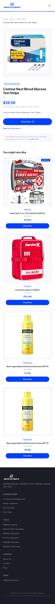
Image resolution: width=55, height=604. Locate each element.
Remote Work (9, 508)
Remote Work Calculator (13, 529)
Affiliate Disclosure (11, 580)
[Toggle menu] (49, 5)
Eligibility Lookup (10, 524)
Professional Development (14, 499)
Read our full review (11, 128)
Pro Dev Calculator (11, 538)
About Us (7, 559)
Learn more (34, 139)
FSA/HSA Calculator (11, 542)
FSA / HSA (21, 19)
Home (5, 19)
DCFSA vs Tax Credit (11, 546)
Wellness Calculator (11, 533)
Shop (12, 19)
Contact (6, 563)
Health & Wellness (10, 503)
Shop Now (26, 121)
